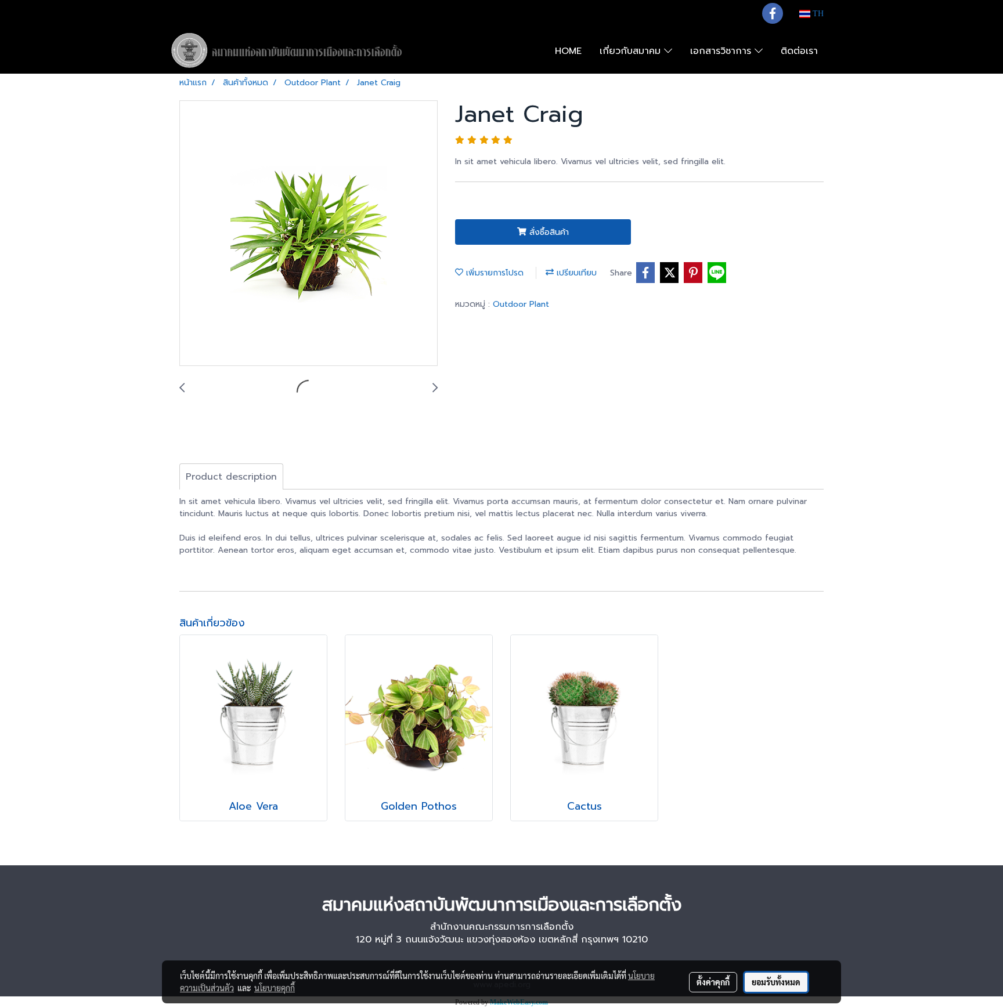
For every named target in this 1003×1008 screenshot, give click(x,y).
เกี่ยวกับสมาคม (632, 51)
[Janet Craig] (308, 234)
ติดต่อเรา (799, 51)
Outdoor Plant (521, 304)
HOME (568, 51)
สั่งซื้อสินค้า (547, 232)
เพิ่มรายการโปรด (493, 273)
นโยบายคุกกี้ (274, 987)
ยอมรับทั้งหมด (776, 982)
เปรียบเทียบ (575, 273)
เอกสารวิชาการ (722, 51)
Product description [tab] (231, 477)
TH (817, 13)
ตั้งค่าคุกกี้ (713, 982)
